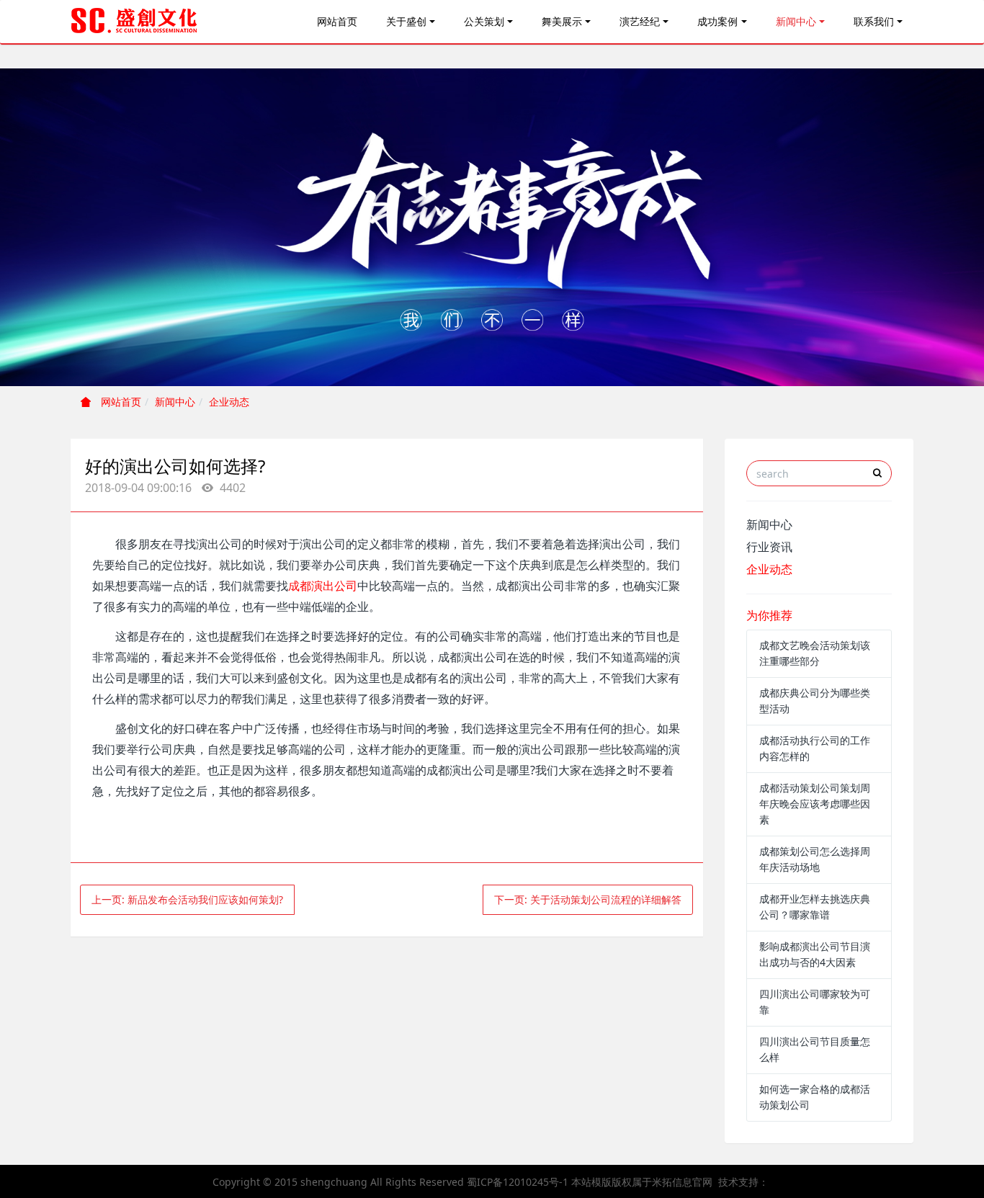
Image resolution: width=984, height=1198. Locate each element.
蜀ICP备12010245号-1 (517, 1182)
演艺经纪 (640, 21)
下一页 (587, 899)
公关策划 (484, 21)
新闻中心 (796, 21)
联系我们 (874, 21)
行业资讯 (769, 547)
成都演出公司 (322, 586)
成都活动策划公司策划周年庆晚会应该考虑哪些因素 (814, 803)
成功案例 (717, 21)
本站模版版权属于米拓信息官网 (641, 1182)
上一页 (187, 899)
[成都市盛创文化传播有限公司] (135, 21)
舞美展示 (562, 21)
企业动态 (229, 401)
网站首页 (337, 21)
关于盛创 (406, 21)
